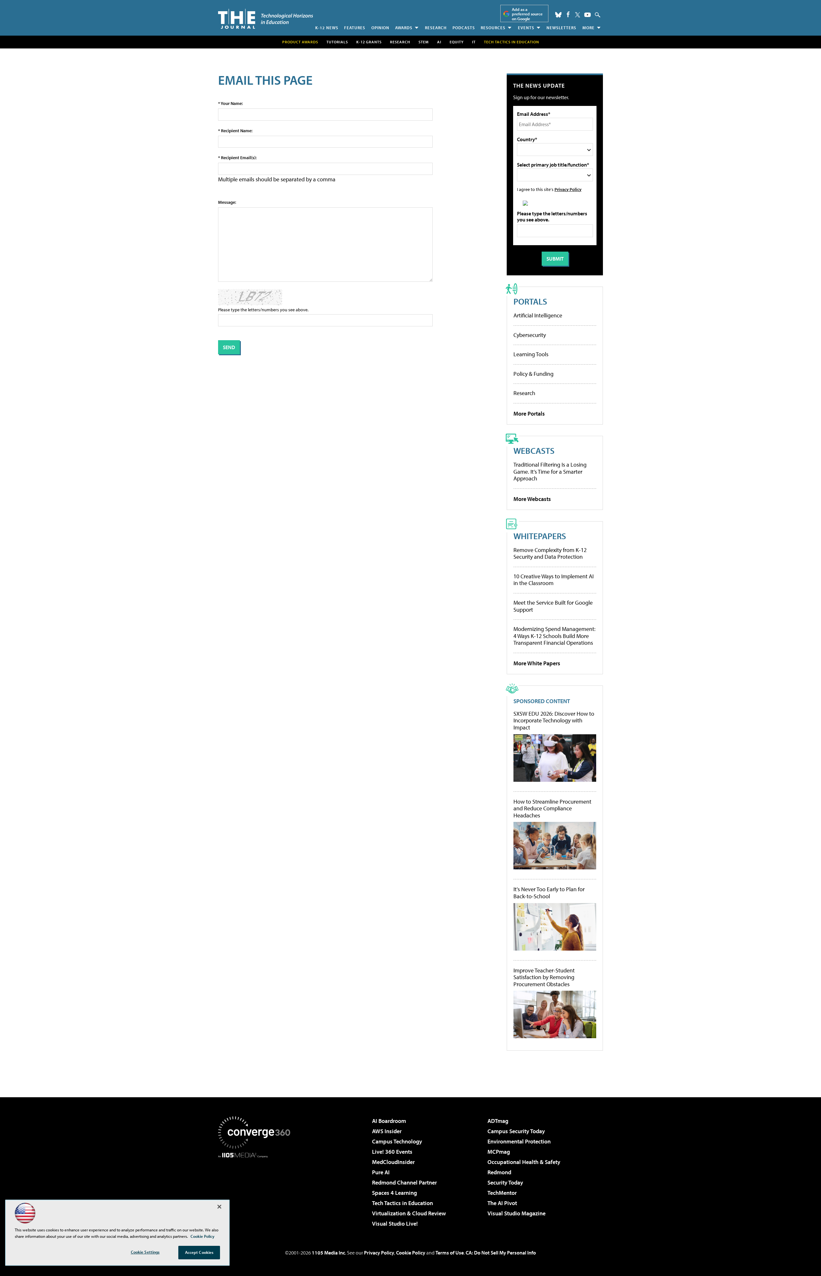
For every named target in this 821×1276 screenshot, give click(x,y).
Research (436, 27)
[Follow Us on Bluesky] (558, 15)
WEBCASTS (533, 450)
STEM (424, 41)
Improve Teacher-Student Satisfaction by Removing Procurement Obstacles (544, 977)
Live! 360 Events (392, 1151)
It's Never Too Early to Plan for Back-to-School (549, 893)
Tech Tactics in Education (402, 1203)
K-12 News (326, 27)
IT (474, 41)
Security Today (505, 1182)
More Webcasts (532, 499)
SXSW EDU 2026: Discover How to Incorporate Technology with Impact (553, 720)
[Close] (219, 1207)
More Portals (529, 413)
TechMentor (502, 1192)
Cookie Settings (145, 1251)
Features (354, 27)
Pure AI (381, 1172)
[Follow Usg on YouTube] (587, 15)
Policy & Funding (533, 373)
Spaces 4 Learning (394, 1192)
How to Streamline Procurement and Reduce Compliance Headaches (552, 808)
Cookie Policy (410, 1252)
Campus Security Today (516, 1131)
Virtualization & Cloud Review (409, 1213)
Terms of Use (450, 1252)
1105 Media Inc (328, 1252)
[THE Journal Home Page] (265, 19)
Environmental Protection (519, 1141)
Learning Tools (530, 354)
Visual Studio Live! (395, 1223)
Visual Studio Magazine (516, 1213)
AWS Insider (387, 1131)
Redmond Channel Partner (404, 1182)
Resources (493, 27)
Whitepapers (539, 535)
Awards (403, 27)
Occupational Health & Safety (523, 1162)
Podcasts (464, 27)
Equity (457, 41)
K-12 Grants (369, 41)
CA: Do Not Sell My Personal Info (501, 1252)
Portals (530, 301)
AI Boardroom (389, 1121)
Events (526, 27)
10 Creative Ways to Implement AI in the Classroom (553, 580)
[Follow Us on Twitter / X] (577, 14)
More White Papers (536, 663)
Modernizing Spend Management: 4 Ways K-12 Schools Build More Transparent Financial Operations (554, 635)
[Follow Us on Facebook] (568, 14)
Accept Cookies (199, 1252)
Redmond (499, 1172)
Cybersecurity (529, 335)
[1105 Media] (256, 1190)
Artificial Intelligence (537, 315)
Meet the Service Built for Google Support (553, 606)
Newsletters (561, 27)
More (588, 27)
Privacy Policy (567, 189)
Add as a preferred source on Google (527, 14)
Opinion (380, 27)
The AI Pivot (502, 1203)
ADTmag (497, 1121)
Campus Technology (397, 1141)
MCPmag (498, 1151)
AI (439, 41)
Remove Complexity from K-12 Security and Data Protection (550, 553)
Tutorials (337, 41)
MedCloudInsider (393, 1162)
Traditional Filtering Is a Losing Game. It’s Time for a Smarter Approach (550, 471)
